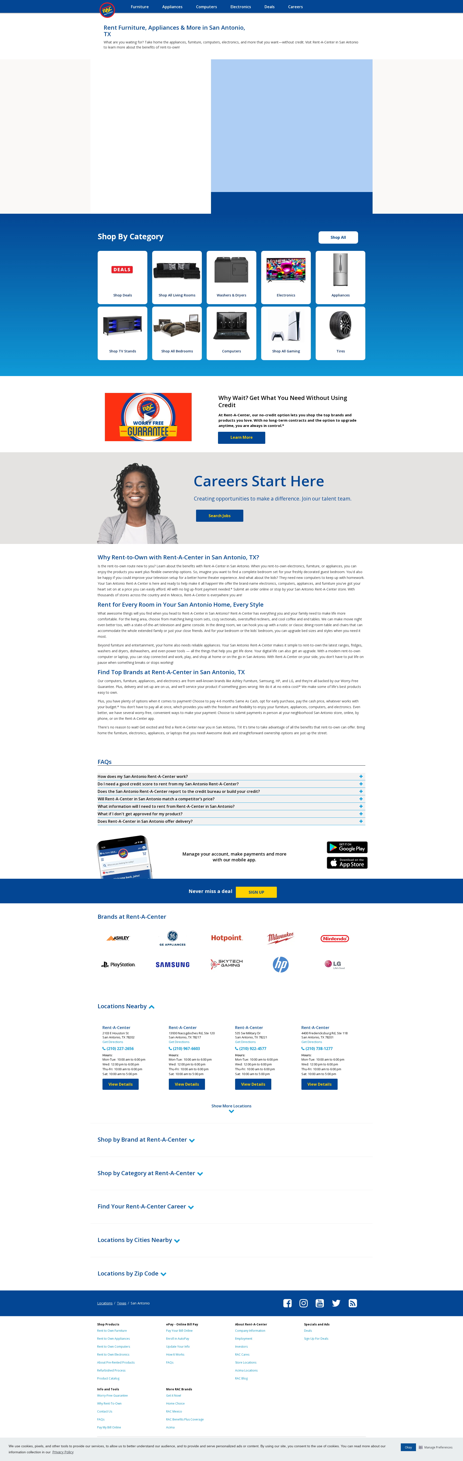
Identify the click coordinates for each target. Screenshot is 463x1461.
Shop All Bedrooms (177, 351)
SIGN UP (256, 892)
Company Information (250, 1331)
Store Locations (245, 1362)
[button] (435, 1447)
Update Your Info (178, 1346)
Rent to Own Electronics (113, 1354)
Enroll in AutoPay (177, 1339)
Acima (170, 1427)
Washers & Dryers (231, 295)
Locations (105, 1303)
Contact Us (104, 1411)
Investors (241, 1346)
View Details (121, 1084)
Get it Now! (173, 1395)
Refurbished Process (111, 1370)
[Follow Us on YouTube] (319, 1308)
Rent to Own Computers (113, 1346)
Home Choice (175, 1403)
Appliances (341, 295)
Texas (121, 1303)
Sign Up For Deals (316, 1339)
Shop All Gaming (286, 351)
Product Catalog (108, 1378)
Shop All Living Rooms (177, 295)
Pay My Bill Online (109, 1427)
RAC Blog (241, 1378)
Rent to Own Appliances (113, 1339)
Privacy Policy (63, 1452)
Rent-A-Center (116, 1027)
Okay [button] (408, 1447)
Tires (340, 351)
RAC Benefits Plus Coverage (185, 1419)
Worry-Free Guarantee (112, 1395)
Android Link (347, 849)
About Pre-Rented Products (116, 1362)
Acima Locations (246, 1370)
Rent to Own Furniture (112, 1331)
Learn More (242, 437)
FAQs (169, 1362)
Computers (231, 351)
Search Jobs (220, 515)
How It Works (175, 1354)
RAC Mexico (174, 1411)
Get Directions (112, 1042)
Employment (243, 1339)
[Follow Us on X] (336, 1308)
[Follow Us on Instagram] (303, 1308)
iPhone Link (347, 864)
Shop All (338, 237)
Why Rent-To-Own (109, 1403)
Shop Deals (122, 295)
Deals (308, 1331)
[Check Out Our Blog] (353, 1308)
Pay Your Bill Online (179, 1331)
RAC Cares (242, 1354)
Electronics (286, 295)
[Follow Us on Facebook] (287, 1308)
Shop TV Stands (122, 351)
